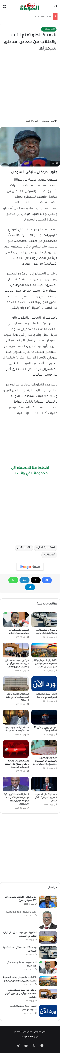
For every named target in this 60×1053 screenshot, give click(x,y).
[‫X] (36, 580)
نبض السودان (48, 121)
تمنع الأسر (23, 547)
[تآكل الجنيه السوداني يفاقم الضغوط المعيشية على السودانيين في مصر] (44, 650)
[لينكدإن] (25, 580)
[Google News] (30, 567)
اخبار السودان (49, 29)
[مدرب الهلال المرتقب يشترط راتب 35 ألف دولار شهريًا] (48, 902)
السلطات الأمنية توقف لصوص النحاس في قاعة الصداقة (17, 697)
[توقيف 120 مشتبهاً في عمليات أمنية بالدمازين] (44, 619)
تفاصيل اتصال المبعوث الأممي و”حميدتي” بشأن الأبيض (46, 797)
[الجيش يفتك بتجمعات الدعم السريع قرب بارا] (44, 683)
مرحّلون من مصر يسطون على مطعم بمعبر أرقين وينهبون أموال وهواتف (16, 663)
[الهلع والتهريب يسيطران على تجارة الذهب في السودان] (48, 937)
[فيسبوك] (47, 580)
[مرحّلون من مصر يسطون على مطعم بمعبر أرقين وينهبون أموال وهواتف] (16, 650)
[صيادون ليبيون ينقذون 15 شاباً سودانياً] (44, 717)
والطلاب (48, 555)
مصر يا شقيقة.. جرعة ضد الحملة (21, 912)
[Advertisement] (30, 86)
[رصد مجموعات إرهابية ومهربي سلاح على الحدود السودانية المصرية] (16, 749)
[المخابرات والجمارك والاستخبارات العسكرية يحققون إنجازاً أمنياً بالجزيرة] (44, 747)
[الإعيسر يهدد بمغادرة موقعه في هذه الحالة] (16, 619)
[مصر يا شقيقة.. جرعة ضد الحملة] (48, 919)
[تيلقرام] (30, 587)
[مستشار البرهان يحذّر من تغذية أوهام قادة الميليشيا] (16, 717)
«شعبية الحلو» (44, 547)
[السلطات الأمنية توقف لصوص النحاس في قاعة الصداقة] (16, 683)
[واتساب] (13, 580)
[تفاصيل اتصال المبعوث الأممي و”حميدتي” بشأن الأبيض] (44, 784)
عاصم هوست (27, 1037)
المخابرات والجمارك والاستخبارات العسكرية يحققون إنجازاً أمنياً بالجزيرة (45, 761)
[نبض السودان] (30, 6)
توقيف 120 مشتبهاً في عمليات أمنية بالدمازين (31, 17)
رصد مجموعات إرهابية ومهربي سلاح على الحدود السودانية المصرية (17, 764)
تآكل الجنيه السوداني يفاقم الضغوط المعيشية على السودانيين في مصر (45, 663)
